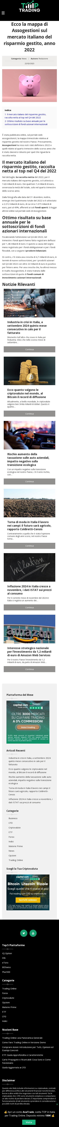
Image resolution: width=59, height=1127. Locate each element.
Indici (11, 841)
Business (13, 818)
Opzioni (12, 855)
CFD (11, 822)
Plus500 (6, 971)
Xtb (4, 957)
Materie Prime (16, 846)
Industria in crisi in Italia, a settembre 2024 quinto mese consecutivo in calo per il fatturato (30, 761)
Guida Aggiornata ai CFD (14, 1067)
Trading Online (16, 860)
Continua (29, 349)
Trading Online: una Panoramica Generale (22, 1037)
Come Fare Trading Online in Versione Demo (24, 1042)
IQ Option (7, 953)
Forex (11, 836)
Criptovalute (15, 827)
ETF (10, 832)
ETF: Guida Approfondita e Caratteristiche (22, 1055)
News (24, 58)
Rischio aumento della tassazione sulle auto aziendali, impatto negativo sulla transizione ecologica (30, 780)
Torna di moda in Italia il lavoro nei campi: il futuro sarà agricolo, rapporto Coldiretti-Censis (29, 791)
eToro (5, 962)
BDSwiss (6, 967)
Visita (29, 1122)
